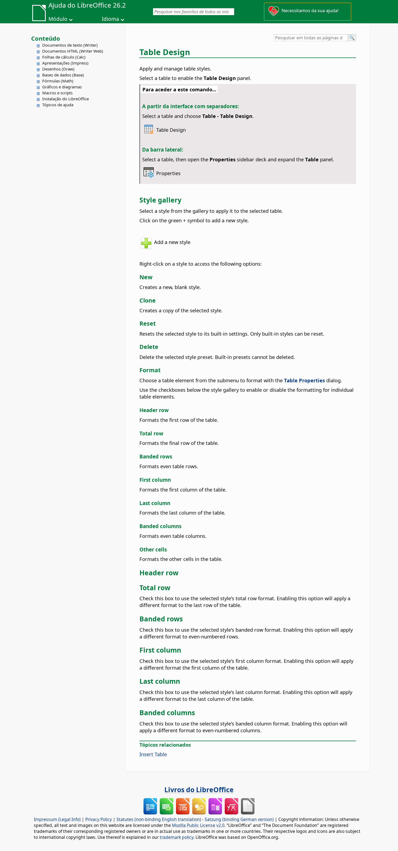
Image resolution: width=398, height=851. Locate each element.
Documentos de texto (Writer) (70, 45)
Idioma (110, 19)
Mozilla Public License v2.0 (198, 825)
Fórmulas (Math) (57, 81)
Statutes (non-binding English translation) (158, 819)
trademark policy (176, 837)
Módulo (57, 19)
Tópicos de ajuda (57, 104)
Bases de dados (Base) (63, 75)
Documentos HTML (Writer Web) (72, 51)
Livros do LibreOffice (199, 789)
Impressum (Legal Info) (57, 819)
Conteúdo (45, 38)
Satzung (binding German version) (239, 819)
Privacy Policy (98, 819)
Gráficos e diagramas (62, 86)
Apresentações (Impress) (65, 63)
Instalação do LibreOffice (65, 98)
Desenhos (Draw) (58, 69)
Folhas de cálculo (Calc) (64, 57)
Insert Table (153, 754)
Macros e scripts (57, 92)
